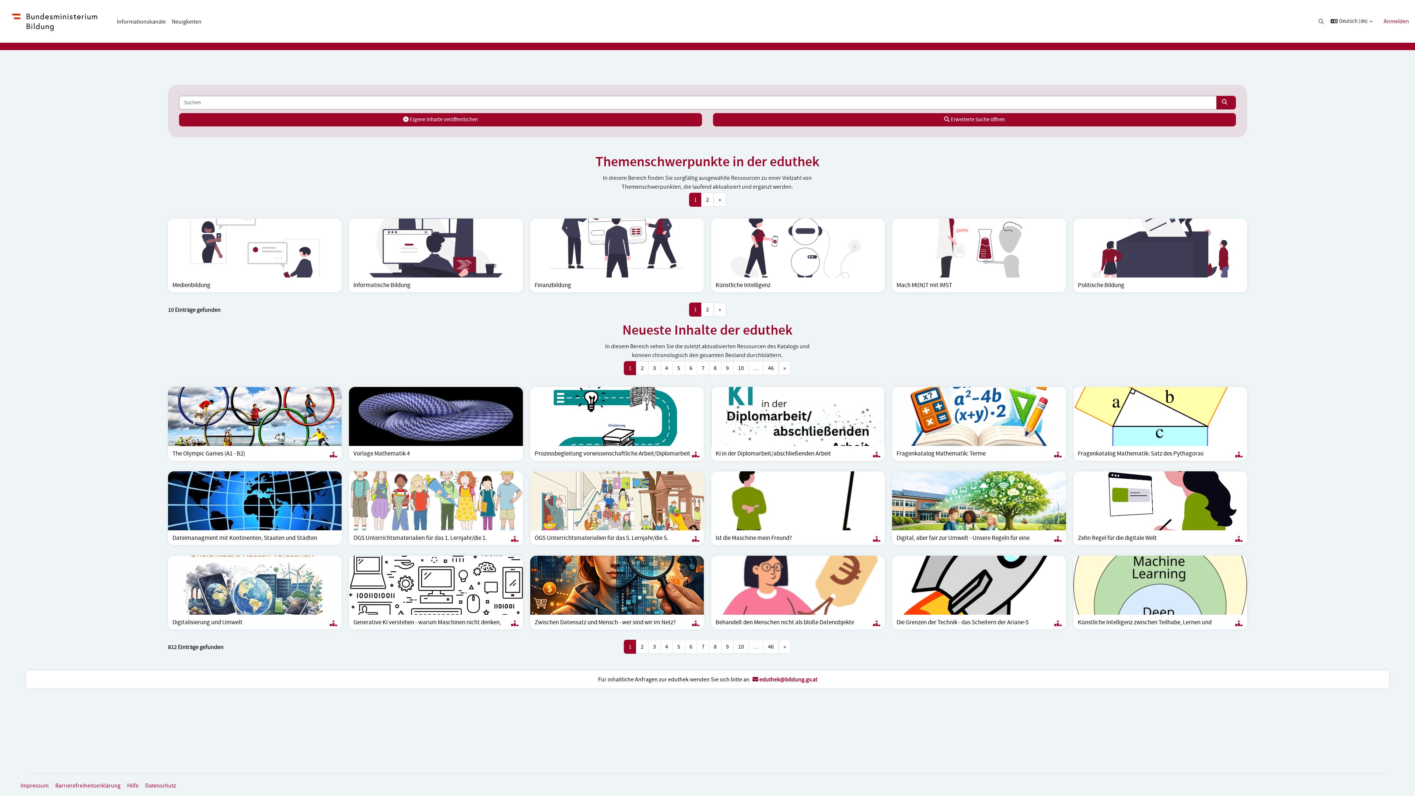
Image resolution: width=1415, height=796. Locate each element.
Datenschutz (160, 785)
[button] (1321, 21)
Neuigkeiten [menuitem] (187, 21)
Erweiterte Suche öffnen (977, 119)
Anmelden (1396, 21)
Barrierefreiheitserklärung (87, 785)
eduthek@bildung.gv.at (787, 679)
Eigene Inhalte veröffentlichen (443, 119)
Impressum (35, 785)
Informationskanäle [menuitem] (141, 21)
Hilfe (133, 785)
